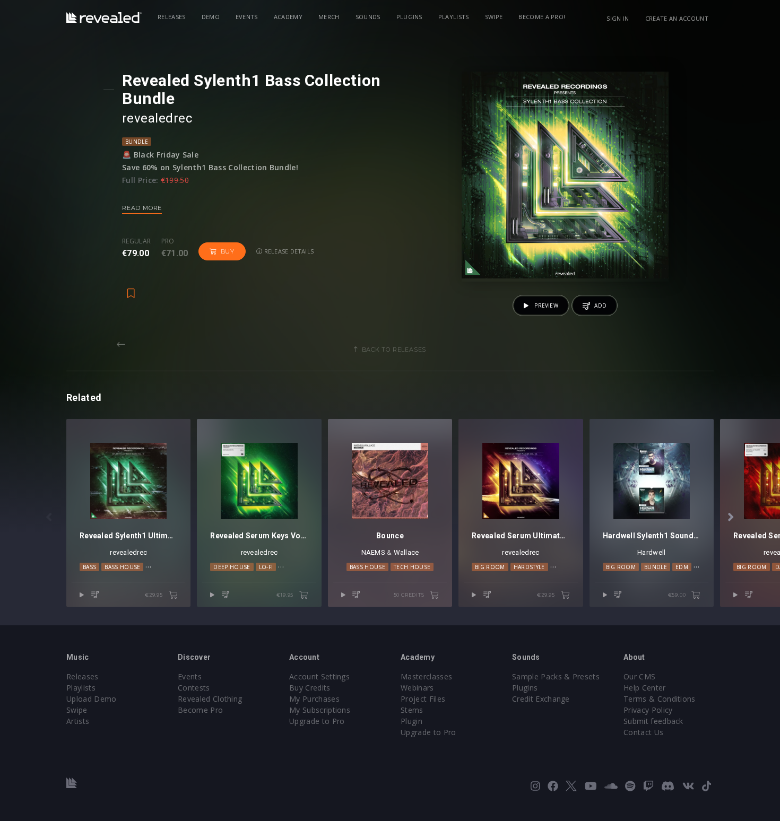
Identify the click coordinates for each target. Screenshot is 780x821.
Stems (412, 710)
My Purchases (314, 699)
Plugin (411, 721)
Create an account (676, 18)
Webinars (417, 688)
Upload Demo (91, 699)
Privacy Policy (647, 710)
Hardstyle (529, 567)
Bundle (136, 141)
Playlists (453, 17)
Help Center (644, 688)
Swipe (494, 17)
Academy (288, 17)
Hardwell (651, 552)
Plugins (409, 17)
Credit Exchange (541, 699)
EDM (681, 567)
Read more (142, 208)
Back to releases (394, 349)
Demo (211, 17)
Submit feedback (653, 721)
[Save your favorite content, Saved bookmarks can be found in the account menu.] (131, 288)
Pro (168, 241)
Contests (194, 688)
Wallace (406, 552)
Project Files (423, 699)
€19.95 (285, 595)
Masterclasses (426, 676)
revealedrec (157, 118)
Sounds (368, 17)
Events (247, 17)
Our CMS (639, 676)
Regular (136, 241)
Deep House (231, 567)
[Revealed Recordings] (104, 17)
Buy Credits (310, 688)
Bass (89, 567)
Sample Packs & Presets (556, 676)
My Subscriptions (319, 710)
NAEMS (373, 552)
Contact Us (643, 732)
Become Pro (200, 710)
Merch (329, 17)
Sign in (617, 18)
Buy (228, 251)
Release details (288, 251)
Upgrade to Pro (316, 721)
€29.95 (154, 595)
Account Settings (319, 676)
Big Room (490, 567)
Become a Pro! (541, 17)
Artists (77, 721)
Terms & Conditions (659, 699)
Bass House (122, 567)
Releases (172, 17)
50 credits (410, 595)
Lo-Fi (266, 567)
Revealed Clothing (210, 699)
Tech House (412, 567)
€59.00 (678, 595)
